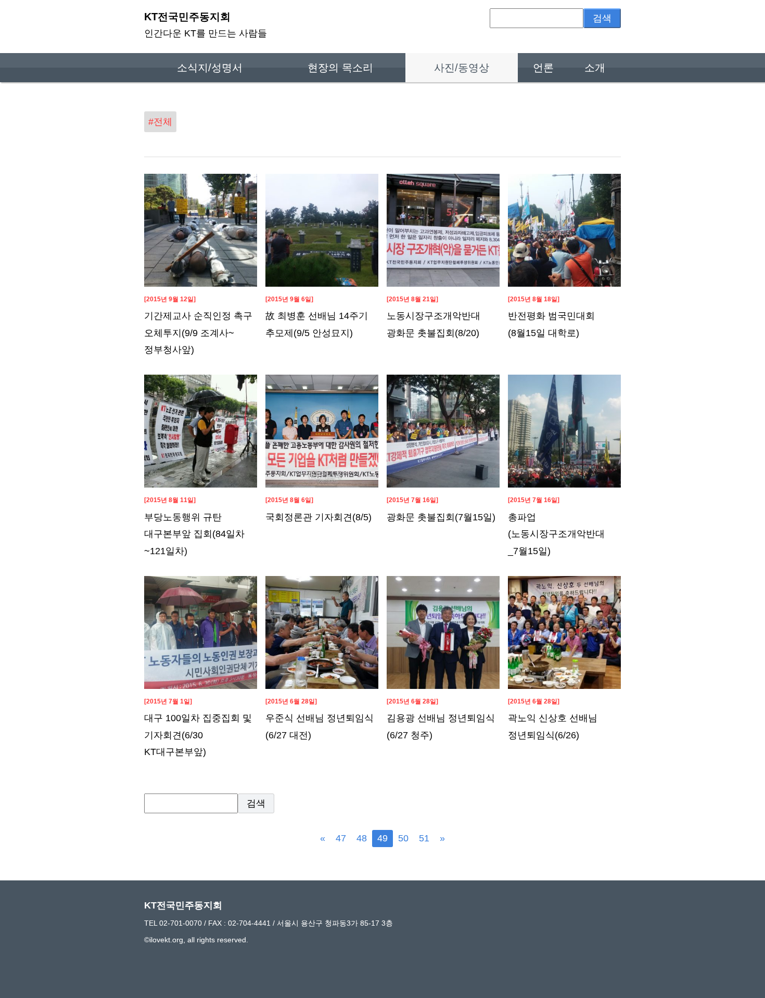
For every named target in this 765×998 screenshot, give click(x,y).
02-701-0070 (180, 923)
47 (341, 838)
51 (424, 838)
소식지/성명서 (210, 67)
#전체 (160, 122)
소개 (594, 67)
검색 (602, 18)
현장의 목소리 (340, 67)
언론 (543, 67)
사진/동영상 (461, 67)
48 (361, 838)
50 (403, 838)
